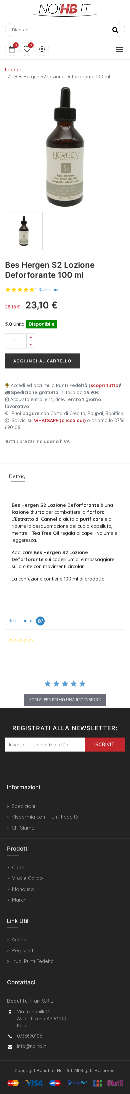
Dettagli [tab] (18, 476)
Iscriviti (105, 745)
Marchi (19, 900)
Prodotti (14, 70)
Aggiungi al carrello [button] (42, 360)
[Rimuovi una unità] (31, 344)
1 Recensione (47, 289)
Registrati (23, 950)
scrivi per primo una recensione (65, 700)
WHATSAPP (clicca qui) (60, 420)
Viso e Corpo (27, 878)
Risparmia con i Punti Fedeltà (45, 817)
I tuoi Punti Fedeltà (33, 961)
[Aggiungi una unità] (31, 337)
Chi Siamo (23, 828)
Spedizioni (23, 806)
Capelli (19, 867)
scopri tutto (104, 385)
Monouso (23, 889)
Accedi (19, 939)
